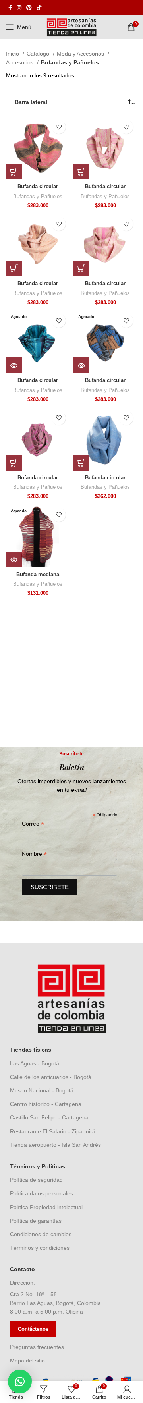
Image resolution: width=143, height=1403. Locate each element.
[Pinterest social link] (29, 7)
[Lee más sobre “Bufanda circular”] (14, 365)
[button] (14, 171)
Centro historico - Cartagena (45, 1104)
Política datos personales (41, 1193)
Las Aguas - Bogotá (34, 1063)
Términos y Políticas (37, 1166)
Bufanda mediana (37, 574)
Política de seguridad (36, 1180)
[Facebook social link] (10, 7)
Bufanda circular (37, 186)
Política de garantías (36, 1221)
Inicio (13, 53)
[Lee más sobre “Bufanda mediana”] (14, 559)
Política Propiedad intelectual (46, 1207)
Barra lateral (31, 102)
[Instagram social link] (19, 7)
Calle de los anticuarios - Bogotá (50, 1077)
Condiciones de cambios (41, 1234)
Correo (33, 824)
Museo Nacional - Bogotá (41, 1090)
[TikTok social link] (39, 7)
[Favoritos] (59, 127)
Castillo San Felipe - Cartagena (49, 1117)
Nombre (34, 854)
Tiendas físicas (30, 1049)
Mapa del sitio (27, 1360)
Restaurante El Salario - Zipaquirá (52, 1131)
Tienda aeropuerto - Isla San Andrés (55, 1145)
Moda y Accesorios (81, 53)
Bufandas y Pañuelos (37, 196)
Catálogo (39, 53)
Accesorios (20, 62)
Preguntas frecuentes (37, 1347)
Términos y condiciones (40, 1248)
